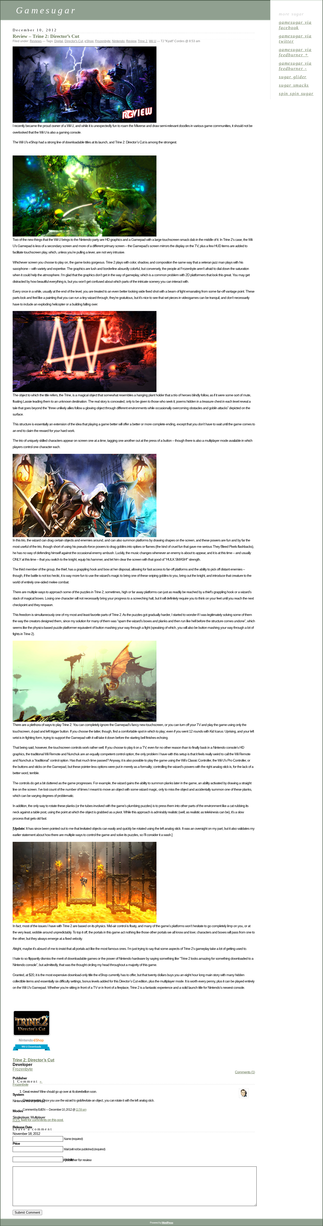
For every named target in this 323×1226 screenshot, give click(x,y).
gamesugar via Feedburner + (295, 52)
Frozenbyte (103, 41)
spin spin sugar (296, 93)
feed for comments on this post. (38, 1120)
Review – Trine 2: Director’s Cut (46, 36)
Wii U (152, 41)
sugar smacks (294, 85)
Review (131, 41)
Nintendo (118, 41)
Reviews (36, 41)
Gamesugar (46, 10)
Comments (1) (245, 1072)
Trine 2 (142, 41)
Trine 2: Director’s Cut (33, 1060)
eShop (89, 41)
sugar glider (293, 76)
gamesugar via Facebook (295, 25)
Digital (58, 41)
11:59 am (81, 1109)
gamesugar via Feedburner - (295, 66)
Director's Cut (74, 41)
